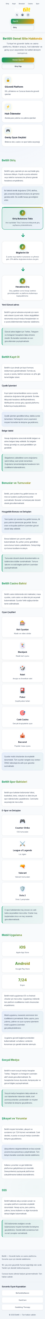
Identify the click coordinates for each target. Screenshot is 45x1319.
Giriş (7, 4)
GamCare (22, 1300)
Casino (30, 4)
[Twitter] (17, 15)
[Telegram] (22, 15)
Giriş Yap (18, 66)
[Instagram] (28, 15)
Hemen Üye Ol (18, 60)
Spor (37, 4)
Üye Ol (15, 21)
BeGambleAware (22, 1293)
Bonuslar (22, 4)
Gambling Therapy (22, 1307)
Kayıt (14, 4)
